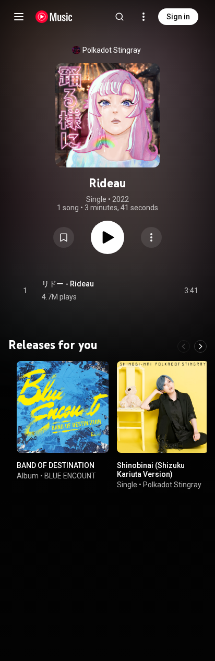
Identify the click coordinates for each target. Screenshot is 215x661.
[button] (63, 237)
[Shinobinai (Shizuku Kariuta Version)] (163, 407)
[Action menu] (151, 237)
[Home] (54, 16)
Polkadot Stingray (111, 50)
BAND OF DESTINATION (55, 465)
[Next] (200, 346)
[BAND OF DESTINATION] (63, 407)
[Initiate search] (119, 16)
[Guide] (19, 16)
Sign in (178, 17)
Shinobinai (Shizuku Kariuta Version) (151, 469)
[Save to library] (63, 237)
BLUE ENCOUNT (70, 476)
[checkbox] (191, 290)
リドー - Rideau (68, 284)
